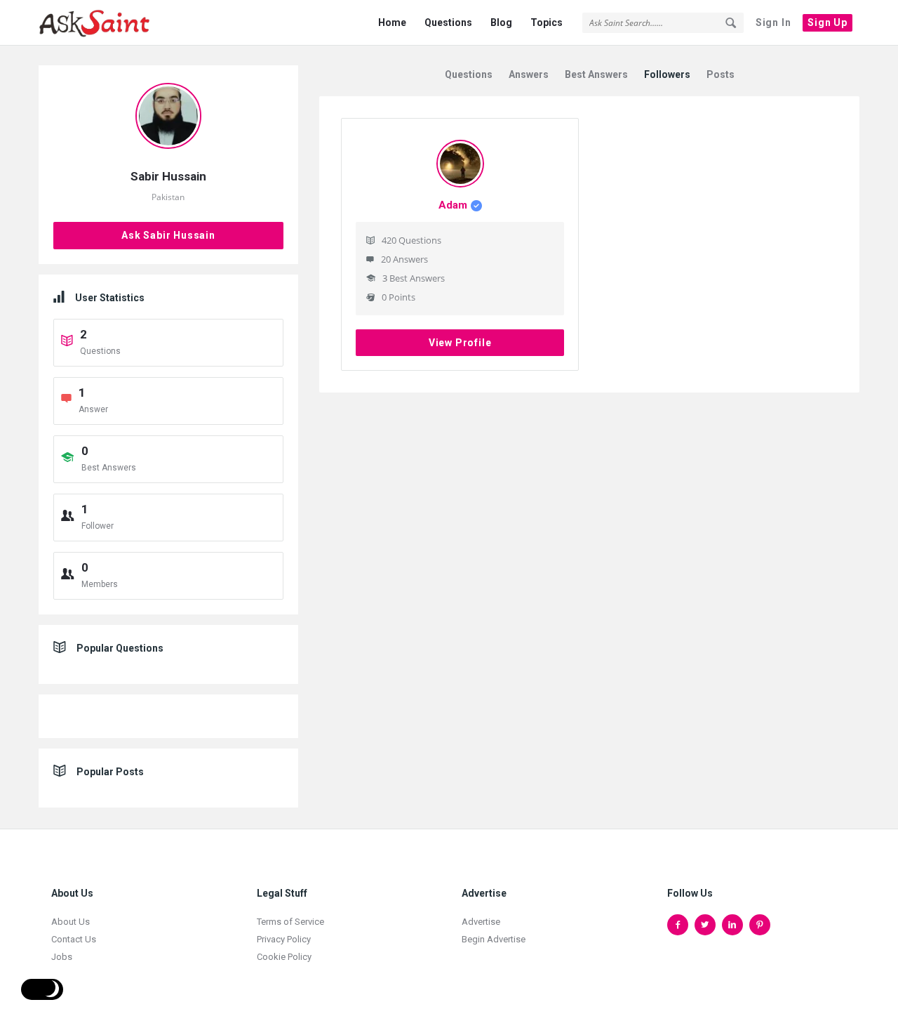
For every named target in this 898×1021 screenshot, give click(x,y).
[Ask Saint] (109, 23)
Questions (448, 22)
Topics (546, 22)
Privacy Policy (284, 939)
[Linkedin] (732, 924)
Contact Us (73, 939)
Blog (501, 22)
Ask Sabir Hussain (168, 235)
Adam (452, 205)
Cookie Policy (284, 956)
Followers (667, 74)
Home (392, 22)
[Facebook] (677, 924)
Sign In (773, 22)
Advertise (481, 921)
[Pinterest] (759, 924)
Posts (720, 74)
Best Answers (596, 74)
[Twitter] (705, 924)
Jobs (61, 956)
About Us (70, 921)
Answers (529, 74)
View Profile (460, 342)
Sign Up (827, 22)
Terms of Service (290, 921)
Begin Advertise (493, 939)
